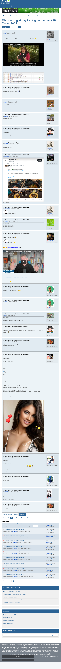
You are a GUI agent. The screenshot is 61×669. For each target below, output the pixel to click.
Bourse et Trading (14, 15)
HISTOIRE (35, 6)
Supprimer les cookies (19, 581)
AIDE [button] (52, 6)
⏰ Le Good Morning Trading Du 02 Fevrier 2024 (13, 535)
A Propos (18, 656)
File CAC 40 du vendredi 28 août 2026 (11, 591)
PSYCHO (41, 6)
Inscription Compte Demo (8, 620)
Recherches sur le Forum (8, 626)
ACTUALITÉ (16, 6)
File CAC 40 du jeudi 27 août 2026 (10, 597)
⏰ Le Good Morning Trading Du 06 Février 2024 (13, 540)
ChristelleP (14, 526)
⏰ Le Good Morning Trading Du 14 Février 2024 (13, 557)
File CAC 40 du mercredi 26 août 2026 (11, 602)
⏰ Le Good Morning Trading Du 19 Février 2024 (13, 568)
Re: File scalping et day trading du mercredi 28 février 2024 (16, 87)
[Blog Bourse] (5, 2)
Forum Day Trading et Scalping (28, 15)
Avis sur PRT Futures (7, 617)
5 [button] (29, 27)
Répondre (6, 27)
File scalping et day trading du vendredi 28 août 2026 (14, 594)
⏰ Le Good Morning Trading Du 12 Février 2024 (13, 546)
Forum (5, 15)
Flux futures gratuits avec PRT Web (10, 614)
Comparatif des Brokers (8, 623)
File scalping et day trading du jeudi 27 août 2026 (13, 600)
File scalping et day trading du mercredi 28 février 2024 (29, 22)
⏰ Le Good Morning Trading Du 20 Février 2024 (13, 574)
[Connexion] (45, 16)
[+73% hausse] (23, 180)
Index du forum (7, 581)
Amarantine (14, 570)
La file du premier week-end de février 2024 (12, 523)
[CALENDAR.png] (23, 77)
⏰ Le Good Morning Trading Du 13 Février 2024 (13, 552)
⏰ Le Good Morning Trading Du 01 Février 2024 (13, 529)
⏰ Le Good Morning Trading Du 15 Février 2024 (13, 563)
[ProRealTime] (30, 10)
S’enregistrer (40, 15)
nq (3, 371)
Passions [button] (57, 6)
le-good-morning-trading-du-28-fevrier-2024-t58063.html (15, 277)
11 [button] (35, 27)
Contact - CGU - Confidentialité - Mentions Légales (18, 660)
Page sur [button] (14, 27)
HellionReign (15, 537)
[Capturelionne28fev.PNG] (23, 426)
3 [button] (24, 27)
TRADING (47, 6)
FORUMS (30, 6)
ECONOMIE (23, 6)
